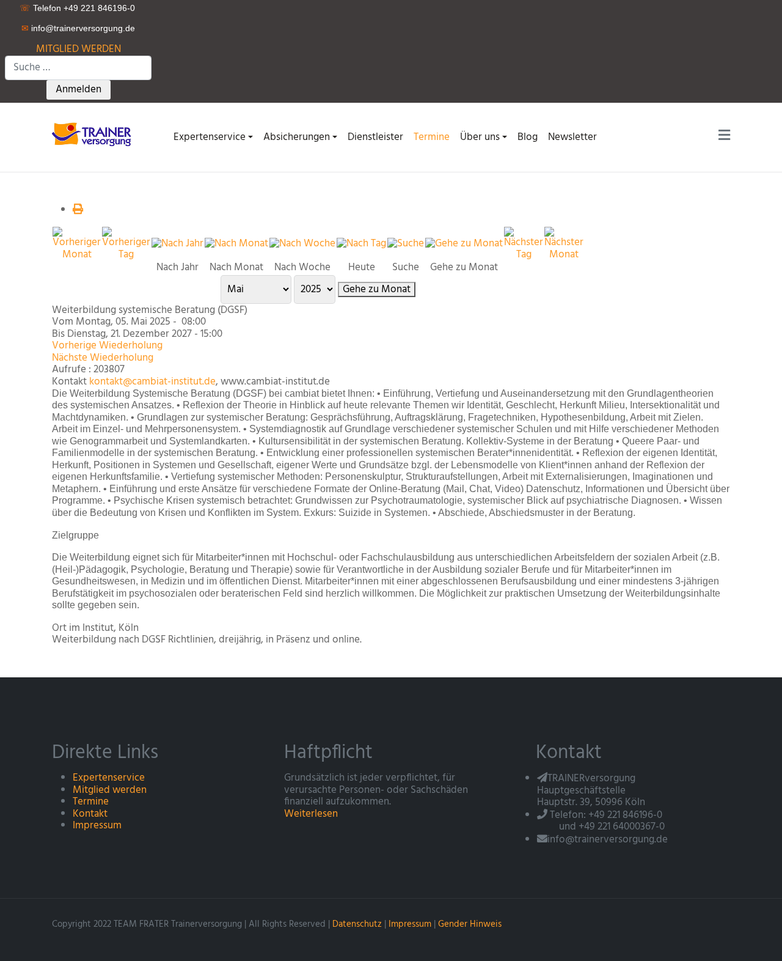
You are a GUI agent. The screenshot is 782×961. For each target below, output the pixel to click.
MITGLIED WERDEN (78, 49)
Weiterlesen (311, 814)
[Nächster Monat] (563, 243)
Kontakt (90, 814)
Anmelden (78, 89)
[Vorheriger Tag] (126, 243)
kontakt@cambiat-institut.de (152, 382)
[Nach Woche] (302, 243)
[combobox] (78, 68)
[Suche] (405, 243)
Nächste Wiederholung (102, 358)
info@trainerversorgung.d (80, 28)
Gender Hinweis (470, 924)
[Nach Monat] (236, 243)
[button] (213, 137)
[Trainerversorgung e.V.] (95, 134)
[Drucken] (78, 210)
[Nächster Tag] (523, 243)
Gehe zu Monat (377, 290)
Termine (91, 801)
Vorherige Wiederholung (107, 345)
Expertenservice (109, 778)
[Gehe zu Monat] (464, 243)
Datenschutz (357, 924)
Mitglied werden (110, 790)
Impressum (97, 825)
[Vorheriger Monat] (77, 243)
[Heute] (361, 243)
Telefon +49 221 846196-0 (84, 8)
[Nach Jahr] (177, 243)
